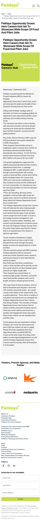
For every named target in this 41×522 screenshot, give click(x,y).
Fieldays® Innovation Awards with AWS (15, 426)
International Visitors (8, 420)
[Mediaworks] (31, 392)
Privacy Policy (6, 451)
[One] (10, 378)
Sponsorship (6, 433)
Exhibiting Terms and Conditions (13, 449)
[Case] (10, 392)
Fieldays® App (6, 418)
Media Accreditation (8, 435)
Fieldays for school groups (11, 422)
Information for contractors (11, 428)
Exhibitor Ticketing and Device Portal (14, 439)
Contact (4, 447)
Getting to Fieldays (8, 416)
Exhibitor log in (6, 430)
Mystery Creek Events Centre (11, 457)
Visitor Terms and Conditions (11, 453)
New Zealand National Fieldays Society (15, 455)
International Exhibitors (9, 437)
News (3, 14)
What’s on (4, 414)
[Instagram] (9, 466)
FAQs (3, 445)
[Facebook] (3, 466)
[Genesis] (31, 378)
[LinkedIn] (14, 466)
